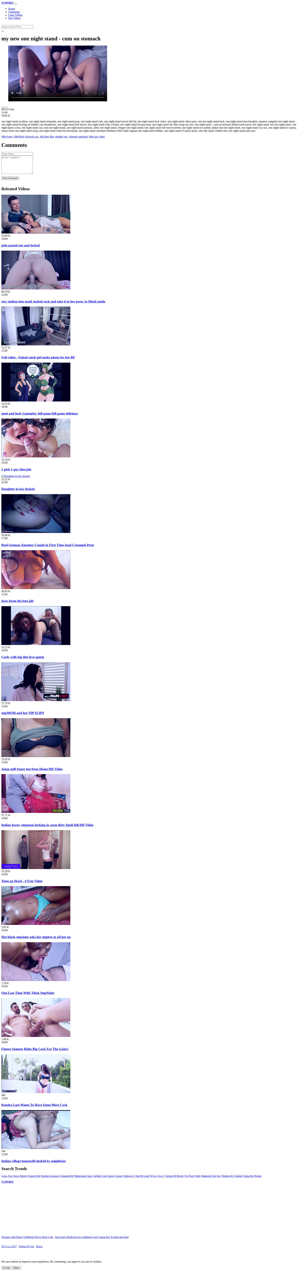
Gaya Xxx (7, 1176)
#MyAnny (7, 136)
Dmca (39, 1246)
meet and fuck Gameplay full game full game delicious (39, 413)
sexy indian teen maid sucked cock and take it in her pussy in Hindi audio (53, 301)
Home (11, 8)
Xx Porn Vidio (192, 1176)
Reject (16, 1268)
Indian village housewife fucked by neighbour (33, 1161)
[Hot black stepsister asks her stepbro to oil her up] (35, 924)
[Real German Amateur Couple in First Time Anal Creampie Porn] (35, 532)
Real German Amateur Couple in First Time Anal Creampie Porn (47, 545)
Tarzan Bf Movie (174, 1176)
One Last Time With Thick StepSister (27, 993)
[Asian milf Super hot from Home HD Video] (35, 756)
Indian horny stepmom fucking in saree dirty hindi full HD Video (47, 825)
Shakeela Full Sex (211, 1176)
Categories (14, 11)
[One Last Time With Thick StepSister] (35, 980)
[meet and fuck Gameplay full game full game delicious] (35, 400)
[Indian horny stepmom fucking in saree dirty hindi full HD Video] (35, 812)
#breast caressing (78, 136)
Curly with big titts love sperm (22, 657)
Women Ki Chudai (231, 1176)
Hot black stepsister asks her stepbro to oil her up (36, 937)
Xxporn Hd (34, 1176)
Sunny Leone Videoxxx (121, 1176)
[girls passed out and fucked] (35, 232)
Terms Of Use (26, 1246)
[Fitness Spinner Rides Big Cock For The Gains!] (35, 1036)
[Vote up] (2, 107)
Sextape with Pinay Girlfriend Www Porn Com (27, 1237)
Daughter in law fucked (18, 489)
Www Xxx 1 (157, 1176)
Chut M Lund (141, 1176)
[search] (2, 31)
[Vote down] (6, 107)
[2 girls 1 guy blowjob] (35, 456)
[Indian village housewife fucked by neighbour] (35, 1148)
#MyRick (19, 136)
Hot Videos (14, 18)
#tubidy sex (61, 136)
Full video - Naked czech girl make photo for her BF (38, 357)
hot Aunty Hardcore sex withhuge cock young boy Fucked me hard (91, 1237)
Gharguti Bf (67, 1176)
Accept (6, 1268)
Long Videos (15, 14)
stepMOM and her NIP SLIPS (22, 713)
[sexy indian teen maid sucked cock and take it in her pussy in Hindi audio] (35, 288)
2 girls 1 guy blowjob (16, 469)
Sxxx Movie (20, 1176)
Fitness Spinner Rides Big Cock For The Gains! (34, 1049)
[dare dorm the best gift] (35, 588)
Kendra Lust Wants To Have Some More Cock (34, 1105)
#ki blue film (47, 136)
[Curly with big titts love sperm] (35, 644)
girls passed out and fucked (20, 245)
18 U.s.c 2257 (9, 1246)
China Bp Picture (252, 1176)
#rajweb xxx (32, 136)
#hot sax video (97, 136)
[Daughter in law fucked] (15, 476)
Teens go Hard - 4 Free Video (21, 881)
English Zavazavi (50, 1176)
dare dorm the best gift (17, 601)
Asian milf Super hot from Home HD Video (32, 769)
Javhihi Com (100, 1176)
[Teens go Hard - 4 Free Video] (35, 868)
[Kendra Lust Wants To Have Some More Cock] (35, 1092)
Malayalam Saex (83, 1176)
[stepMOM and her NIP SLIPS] (35, 700)
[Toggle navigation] (15, 3)
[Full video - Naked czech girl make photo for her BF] (35, 344)
